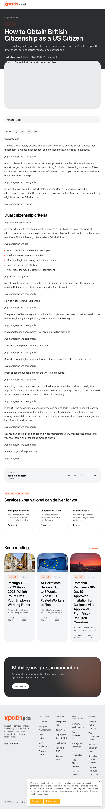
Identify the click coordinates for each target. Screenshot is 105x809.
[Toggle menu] (98, 4)
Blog (6, 18)
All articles (93, 548)
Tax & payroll (61, 743)
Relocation (60, 730)
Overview (43, 721)
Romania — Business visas (77, 735)
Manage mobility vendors (92, 724)
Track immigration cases (93, 736)
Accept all (36, 801)
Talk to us (19, 686)
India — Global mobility (75, 763)
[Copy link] (35, 131)
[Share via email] (29, 131)
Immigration (13, 18)
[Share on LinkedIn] (16, 131)
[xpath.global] (15, 4)
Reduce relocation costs (92, 747)
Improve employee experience (93, 770)
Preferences (52, 801)
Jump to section (52, 120)
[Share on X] (22, 131)
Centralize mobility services (92, 759)
